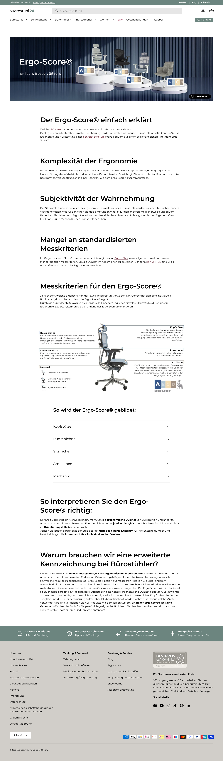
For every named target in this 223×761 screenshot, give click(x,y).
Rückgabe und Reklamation (80, 671)
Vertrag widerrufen (21, 723)
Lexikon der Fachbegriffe (123, 671)
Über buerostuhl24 (21, 659)
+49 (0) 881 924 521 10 (44, 2)
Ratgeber (157, 19)
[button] (211, 11)
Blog (110, 659)
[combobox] (117, 11)
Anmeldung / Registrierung (80, 677)
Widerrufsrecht (19, 717)
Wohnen (105, 19)
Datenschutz (17, 701)
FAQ (193, 2)
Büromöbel (62, 19)
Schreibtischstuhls (94, 136)
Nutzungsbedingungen (24, 677)
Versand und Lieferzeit (76, 665)
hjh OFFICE (154, 261)
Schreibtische (39, 19)
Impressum (17, 695)
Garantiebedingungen (23, 683)
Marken (183, 2)
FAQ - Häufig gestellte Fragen (125, 677)
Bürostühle (16, 19)
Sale (120, 19)
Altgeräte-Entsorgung (121, 689)
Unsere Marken (19, 665)
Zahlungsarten (72, 659)
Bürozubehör (84, 19)
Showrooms (115, 683)
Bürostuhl (57, 129)
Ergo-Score (114, 665)
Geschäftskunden (137, 19)
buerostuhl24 (23, 750)
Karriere (14, 689)
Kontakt (15, 671)
